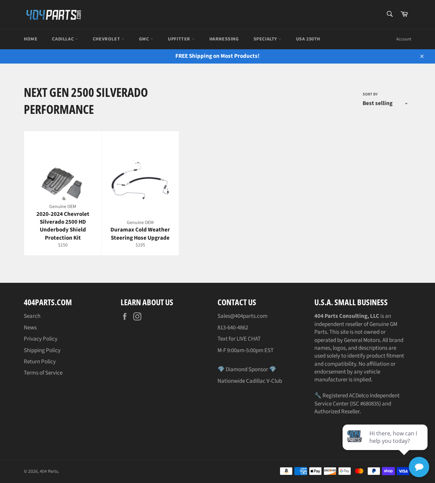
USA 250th (308, 39)
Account (403, 39)
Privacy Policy (40, 339)
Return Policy (40, 362)
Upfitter (179, 39)
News (30, 328)
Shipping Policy (42, 350)
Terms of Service (43, 373)
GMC (144, 39)
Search (32, 316)
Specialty (266, 39)
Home (30, 39)
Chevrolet (107, 39)
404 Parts (49, 471)
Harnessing (224, 39)
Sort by (370, 94)
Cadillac (63, 39)
